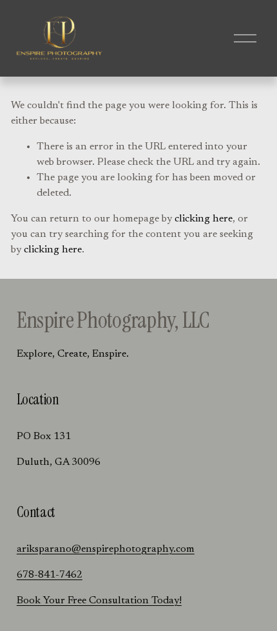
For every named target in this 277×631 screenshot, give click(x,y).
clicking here (204, 219)
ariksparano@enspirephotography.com (106, 549)
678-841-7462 (49, 575)
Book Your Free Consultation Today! (99, 601)
